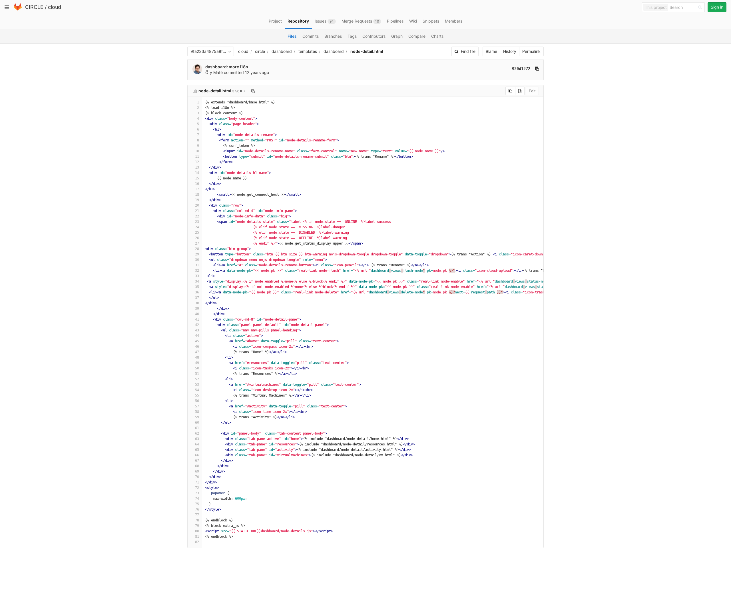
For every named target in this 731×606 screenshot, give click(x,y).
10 (197, 151)
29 (197, 254)
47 (197, 352)
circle (260, 51)
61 (197, 428)
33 (197, 276)
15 (197, 178)
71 (197, 482)
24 (197, 227)
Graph (397, 36)
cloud (54, 7)
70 (197, 477)
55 (197, 395)
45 (197, 341)
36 (197, 292)
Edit (532, 91)
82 (197, 542)
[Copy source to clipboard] (510, 91)
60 (197, 423)
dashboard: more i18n (226, 66)
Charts (437, 36)
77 (197, 515)
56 (197, 401)
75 (197, 504)
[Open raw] (520, 91)
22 (197, 216)
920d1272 (521, 68)
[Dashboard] (18, 9)
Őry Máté (214, 72)
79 (197, 526)
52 (197, 379)
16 (197, 184)
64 (197, 444)
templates (307, 51)
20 (197, 205)
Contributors (373, 36)
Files (292, 36)
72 (197, 488)
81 (197, 537)
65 (197, 450)
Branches (333, 36)
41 (197, 319)
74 (197, 499)
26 (197, 238)
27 (197, 243)
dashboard (282, 51)
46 (197, 347)
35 (197, 287)
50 (197, 368)
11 (197, 157)
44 (197, 336)
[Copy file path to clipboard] (252, 91)
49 (197, 363)
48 (197, 357)
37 (197, 298)
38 (197, 303)
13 (197, 167)
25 (197, 233)
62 (197, 433)
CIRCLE (34, 7)
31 (197, 265)
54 (197, 390)
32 (197, 271)
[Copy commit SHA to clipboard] (537, 68)
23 (197, 222)
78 (197, 520)
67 (197, 461)
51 (197, 374)
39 (197, 309)
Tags (352, 36)
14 (197, 173)
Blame (491, 51)
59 (197, 417)
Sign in (717, 7)
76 (197, 509)
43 (197, 330)
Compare (416, 36)
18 (197, 195)
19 (197, 200)
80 (197, 531)
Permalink (531, 51)
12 (197, 162)
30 (197, 260)
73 (197, 493)
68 (197, 466)
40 (197, 314)
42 (197, 325)
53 (197, 385)
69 (197, 471)
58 (197, 412)
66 (197, 455)
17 (197, 189)
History (509, 51)
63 (197, 439)
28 (197, 249)
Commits (310, 36)
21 (197, 211)
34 (197, 281)
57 (197, 406)
